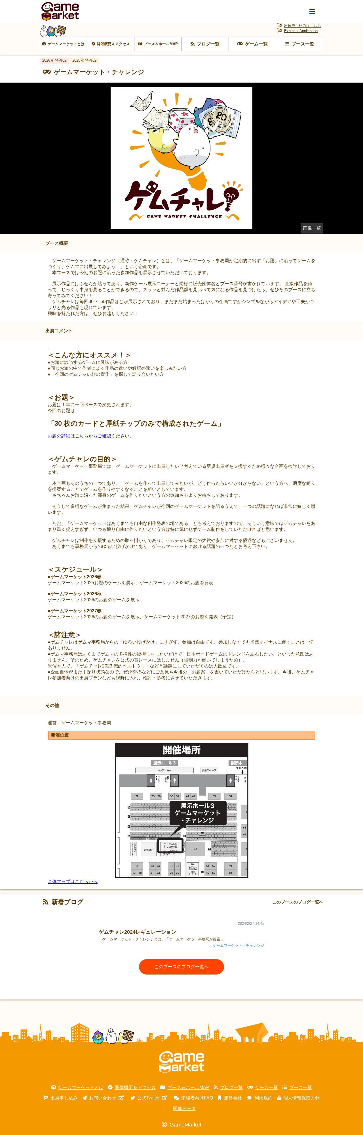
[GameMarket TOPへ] (181, 1062)
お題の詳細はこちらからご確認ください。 (91, 435)
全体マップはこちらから (73, 881)
